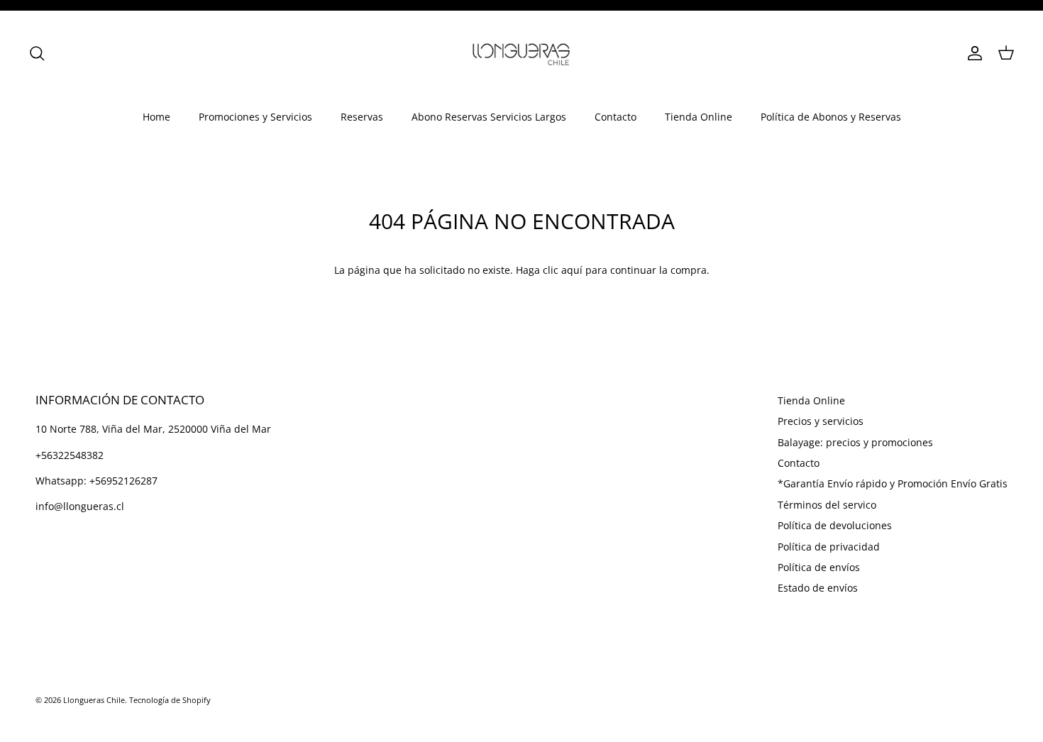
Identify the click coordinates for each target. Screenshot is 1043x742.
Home (156, 116)
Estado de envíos (818, 587)
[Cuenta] (972, 53)
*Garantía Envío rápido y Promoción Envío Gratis (893, 483)
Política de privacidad (829, 546)
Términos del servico (827, 504)
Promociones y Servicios (255, 116)
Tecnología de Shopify (170, 699)
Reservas (362, 116)
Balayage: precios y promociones (855, 442)
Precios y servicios (820, 421)
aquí (572, 270)
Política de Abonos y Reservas (831, 116)
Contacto (615, 116)
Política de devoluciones (835, 525)
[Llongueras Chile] (521, 53)
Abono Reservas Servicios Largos (489, 116)
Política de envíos (819, 567)
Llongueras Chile (94, 699)
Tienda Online (698, 116)
